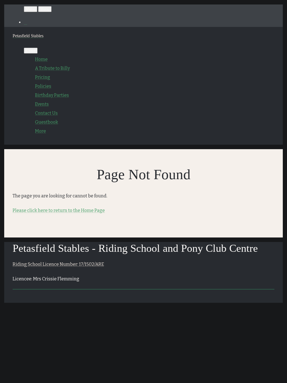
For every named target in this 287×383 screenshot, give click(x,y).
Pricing (42, 77)
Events (42, 104)
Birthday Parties (52, 95)
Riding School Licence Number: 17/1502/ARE (58, 264)
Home (41, 59)
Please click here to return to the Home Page (59, 210)
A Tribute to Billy (52, 68)
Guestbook (46, 122)
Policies (43, 86)
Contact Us (46, 113)
